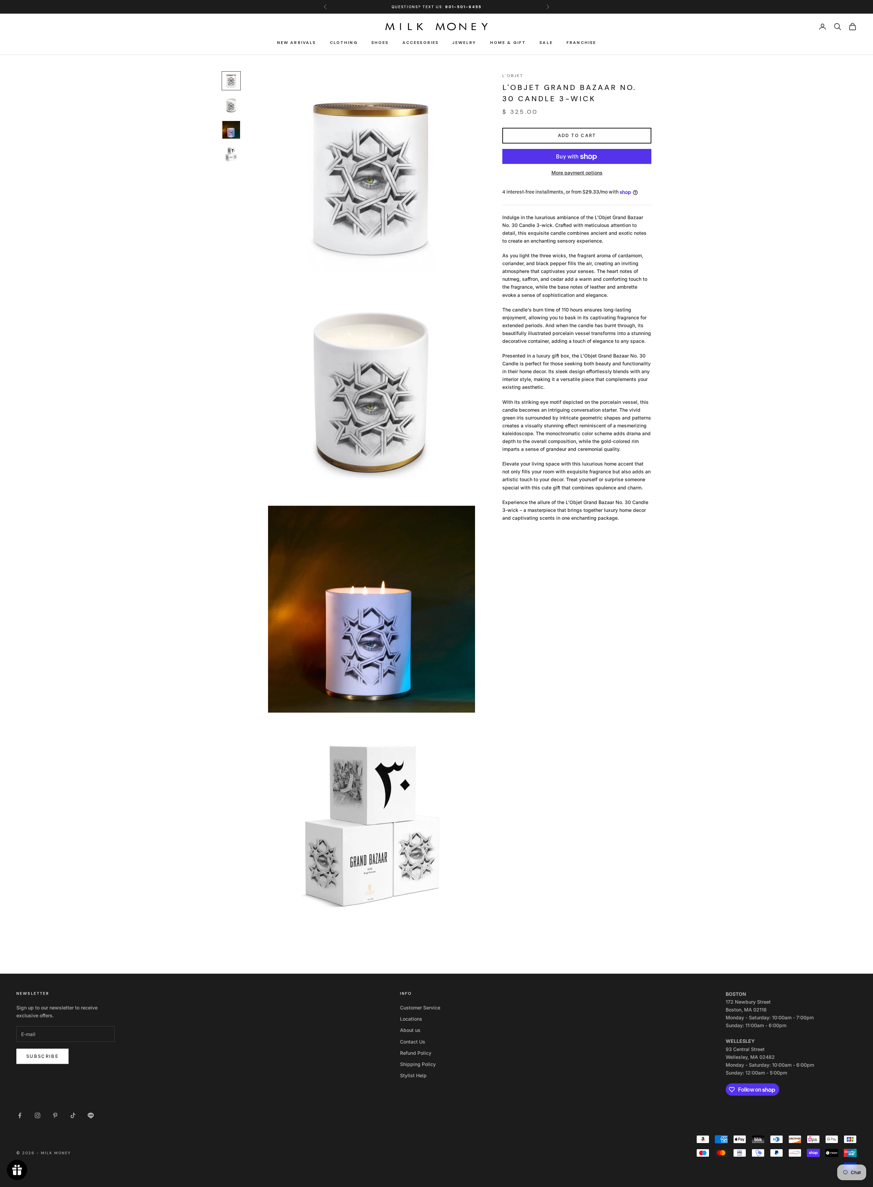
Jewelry (464, 42)
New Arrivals (296, 42)
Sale (546, 42)
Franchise (581, 42)
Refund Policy (415, 1053)
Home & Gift (508, 42)
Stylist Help (413, 1075)
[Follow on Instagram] (37, 1115)
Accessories (420, 42)
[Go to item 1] (231, 80)
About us (410, 1030)
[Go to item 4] (231, 154)
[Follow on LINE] (90, 1115)
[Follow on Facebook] (19, 1115)
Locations (411, 1019)
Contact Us (412, 1042)
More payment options (577, 173)
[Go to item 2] (231, 105)
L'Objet (512, 75)
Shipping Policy (418, 1064)
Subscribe (42, 1056)
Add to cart (577, 135)
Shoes (380, 42)
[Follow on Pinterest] (55, 1115)
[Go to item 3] (231, 129)
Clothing (344, 42)
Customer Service (420, 1007)
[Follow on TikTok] (73, 1115)
